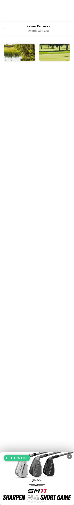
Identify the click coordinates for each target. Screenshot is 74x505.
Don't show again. (37, 502)
